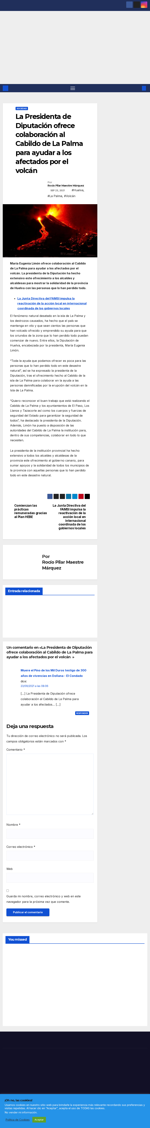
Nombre (13, 824)
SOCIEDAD (22, 108)
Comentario (15, 749)
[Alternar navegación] (72, 88)
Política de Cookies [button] (17, 1119)
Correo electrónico (20, 847)
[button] (138, 88)
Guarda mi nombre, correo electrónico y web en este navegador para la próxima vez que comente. (43, 899)
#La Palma (55, 196)
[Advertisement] (75, 56)
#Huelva (77, 190)
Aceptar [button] (39, 1119)
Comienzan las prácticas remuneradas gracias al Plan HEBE (30, 511)
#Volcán (69, 196)
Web (9, 869)
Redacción (14, 626)
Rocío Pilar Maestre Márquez (66, 185)
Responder (82, 713)
